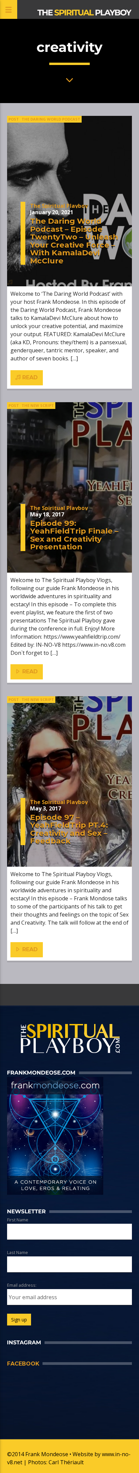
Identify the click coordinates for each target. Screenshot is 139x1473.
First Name (17, 1220)
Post (13, 119)
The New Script (38, 405)
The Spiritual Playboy (59, 206)
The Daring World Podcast (51, 119)
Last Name (17, 1252)
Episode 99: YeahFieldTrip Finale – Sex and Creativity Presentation (74, 535)
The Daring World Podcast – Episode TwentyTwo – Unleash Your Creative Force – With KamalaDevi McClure (74, 240)
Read (29, 377)
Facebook (23, 1363)
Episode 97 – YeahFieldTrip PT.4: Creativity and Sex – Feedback (69, 829)
